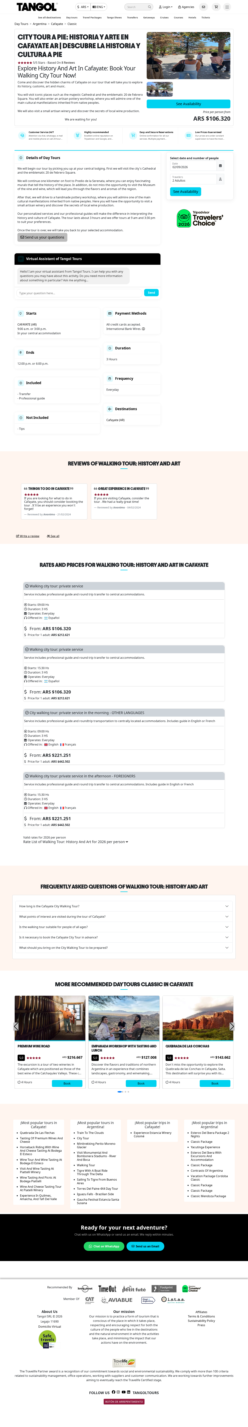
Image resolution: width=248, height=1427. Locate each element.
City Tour (83, 1138)
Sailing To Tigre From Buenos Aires (97, 1181)
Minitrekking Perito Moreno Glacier (96, 1145)
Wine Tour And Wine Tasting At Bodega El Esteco (41, 1161)
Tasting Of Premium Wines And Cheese (41, 1140)
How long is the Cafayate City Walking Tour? (49, 906)
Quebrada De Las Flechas (37, 1133)
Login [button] (166, 7)
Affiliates (201, 1312)
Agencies (187, 7)
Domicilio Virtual (49, 1327)
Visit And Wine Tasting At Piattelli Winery (37, 1170)
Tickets (206, 17)
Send (151, 293)
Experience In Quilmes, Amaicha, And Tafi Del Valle (38, 1197)
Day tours (71, 17)
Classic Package (201, 1142)
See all (54, 536)
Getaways (149, 17)
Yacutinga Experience (205, 1147)
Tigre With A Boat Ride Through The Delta (92, 1172)
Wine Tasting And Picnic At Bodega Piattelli (38, 1179)
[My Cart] (216, 7)
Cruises (164, 17)
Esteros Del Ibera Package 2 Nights (210, 1134)
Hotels (192, 17)
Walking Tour (86, 1165)
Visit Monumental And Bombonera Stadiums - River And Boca (96, 1156)
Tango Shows (114, 17)
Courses (178, 17)
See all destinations (49, 17)
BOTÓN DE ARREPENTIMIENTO (124, 1401)
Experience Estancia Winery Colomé (152, 1134)
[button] (138, 6)
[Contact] (203, 7)
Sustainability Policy (201, 1321)
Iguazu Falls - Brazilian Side (95, 1194)
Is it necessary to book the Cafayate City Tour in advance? (58, 937)
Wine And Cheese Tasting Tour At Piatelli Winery (41, 1188)
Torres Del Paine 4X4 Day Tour (97, 1189)
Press (201, 1325)
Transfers (132, 17)
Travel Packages (92, 17)
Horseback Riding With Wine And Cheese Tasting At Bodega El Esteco (41, 1150)
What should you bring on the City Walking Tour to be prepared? (63, 948)
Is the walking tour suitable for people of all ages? (53, 927)
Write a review (29, 536)
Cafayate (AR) (115, 420)
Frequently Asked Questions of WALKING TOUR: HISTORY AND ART (124, 886)
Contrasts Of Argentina (207, 1171)
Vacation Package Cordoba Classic (209, 1178)
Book (67, 1083)
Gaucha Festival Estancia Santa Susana (98, 1201)
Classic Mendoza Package (208, 1196)
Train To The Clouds (90, 1133)
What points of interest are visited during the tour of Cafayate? (62, 917)
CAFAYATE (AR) (27, 324)
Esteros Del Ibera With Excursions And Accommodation (206, 1156)
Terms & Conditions (201, 1316)
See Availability (188, 103)
